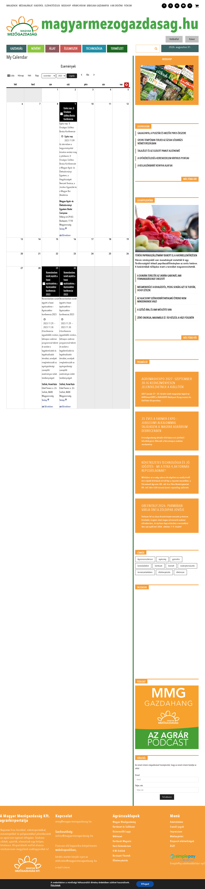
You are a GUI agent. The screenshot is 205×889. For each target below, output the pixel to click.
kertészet (158, 565)
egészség (162, 559)
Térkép (63, 228)
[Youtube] (183, 5)
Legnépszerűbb (145, 200)
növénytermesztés (187, 565)
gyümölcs (176, 559)
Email (137, 775)
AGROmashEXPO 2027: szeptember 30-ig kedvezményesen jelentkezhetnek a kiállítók (167, 383)
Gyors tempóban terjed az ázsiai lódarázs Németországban (160, 141)
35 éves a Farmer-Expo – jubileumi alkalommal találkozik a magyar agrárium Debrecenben (165, 424)
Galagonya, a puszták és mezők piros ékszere (162, 133)
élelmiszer (180, 572)
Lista (12, 75)
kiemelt (171, 565)
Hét (29, 75)
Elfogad (145, 883)
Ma (87, 75)
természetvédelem (145, 572)
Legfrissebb (143, 126)
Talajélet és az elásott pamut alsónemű (159, 150)
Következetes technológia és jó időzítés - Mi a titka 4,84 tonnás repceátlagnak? (166, 466)
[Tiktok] (189, 5)
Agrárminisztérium (145, 559)
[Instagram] (170, 5)
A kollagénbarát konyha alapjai (155, 165)
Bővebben (66, 235)
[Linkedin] (177, 5)
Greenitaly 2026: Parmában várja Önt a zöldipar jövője (163, 507)
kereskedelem (143, 565)
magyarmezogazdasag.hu (120, 24)
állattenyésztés (164, 572)
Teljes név (139, 785)
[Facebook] (164, 5)
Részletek (56, 885)
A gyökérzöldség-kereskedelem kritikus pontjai (163, 158)
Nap (37, 75)
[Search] (156, 48)
